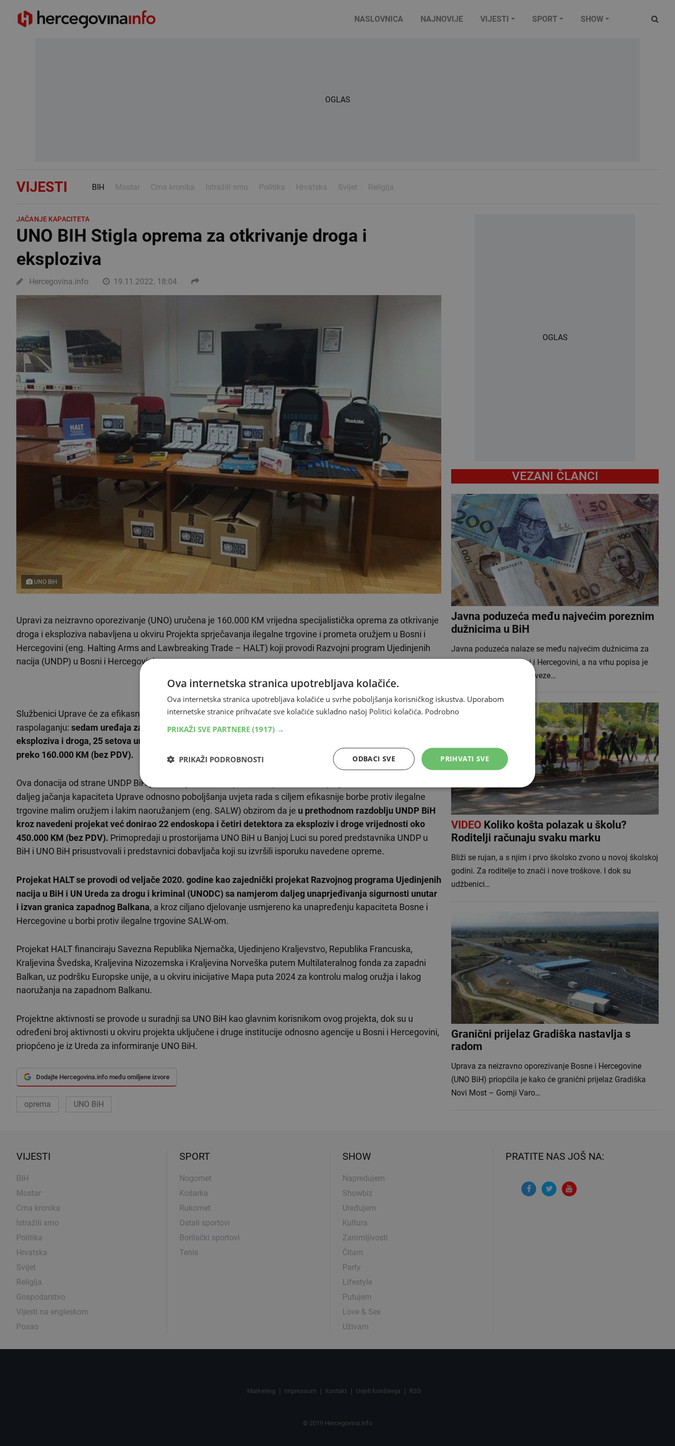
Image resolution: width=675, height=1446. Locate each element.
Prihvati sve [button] (464, 758)
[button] (337, 729)
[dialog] (337, 723)
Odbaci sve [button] (373, 758)
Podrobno (442, 711)
